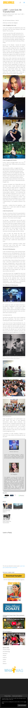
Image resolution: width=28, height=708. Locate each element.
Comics (4, 661)
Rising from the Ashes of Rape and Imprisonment (7, 521)
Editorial (4, 663)
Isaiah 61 (5, 657)
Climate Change (6, 649)
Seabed (4, 15)
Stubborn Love (16, 509)
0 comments (9, 15)
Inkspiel (4, 655)
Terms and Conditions (17, 696)
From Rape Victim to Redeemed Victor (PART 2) (7, 511)
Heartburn (5, 653)
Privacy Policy (7, 696)
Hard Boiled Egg (6, 651)
